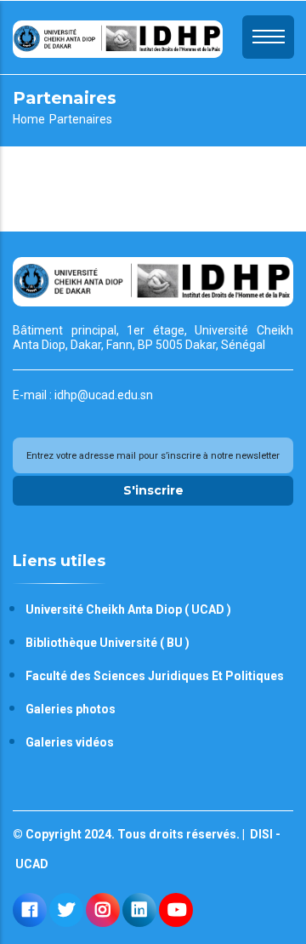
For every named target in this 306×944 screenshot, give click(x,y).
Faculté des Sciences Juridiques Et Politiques (155, 676)
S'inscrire (153, 490)
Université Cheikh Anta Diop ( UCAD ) (128, 609)
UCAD (30, 864)
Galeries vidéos (70, 742)
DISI (260, 834)
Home (29, 119)
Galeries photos (71, 709)
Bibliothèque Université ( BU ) (108, 642)
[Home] (118, 37)
